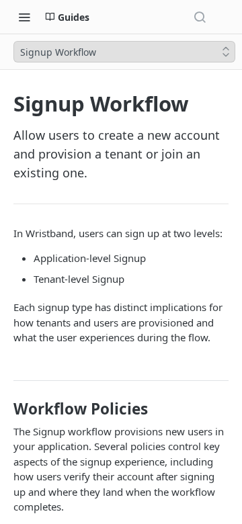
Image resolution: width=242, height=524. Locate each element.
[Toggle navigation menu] (24, 17)
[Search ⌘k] (199, 17)
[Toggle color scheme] (224, 17)
